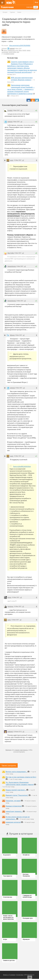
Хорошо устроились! (14, 806)
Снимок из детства (9, 960)
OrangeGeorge (11, 266)
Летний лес (26, 855)
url (21, 110)
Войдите (8, 750)
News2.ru (6, 975)
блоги (5, 50)
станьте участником (21, 750)
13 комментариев (8, 54)
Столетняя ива (7, 897)
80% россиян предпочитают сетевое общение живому (22, 78)
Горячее (12, 12)
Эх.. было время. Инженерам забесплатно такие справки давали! (20, 783)
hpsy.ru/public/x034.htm (22, 466)
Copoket (9, 110)
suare (11, 160)
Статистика (19, 975)
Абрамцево (26, 939)
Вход (36, 2)
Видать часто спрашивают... (16, 771)
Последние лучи (28, 918)
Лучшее (5, 12)
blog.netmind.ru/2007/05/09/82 (19, 45)
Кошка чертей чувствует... (16, 790)
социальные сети (12, 50)
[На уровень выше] (5, 160)
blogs (20, 50)
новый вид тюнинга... (14, 811)
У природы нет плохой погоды (27, 896)
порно (28, 50)
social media (12, 52)
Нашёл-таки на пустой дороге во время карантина (8, 917)
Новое (19, 12)
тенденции (5, 52)
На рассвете (7, 855)
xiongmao (10, 606)
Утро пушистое (7, 876)
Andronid (10, 731)
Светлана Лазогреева (26, 875)
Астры (5, 939)
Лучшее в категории (20, 833)
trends (24, 50)
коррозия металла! (13, 822)
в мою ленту (29, 7)
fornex (9, 597)
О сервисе (12, 975)
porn (18, 52)
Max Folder (10, 253)
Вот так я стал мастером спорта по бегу (21, 777)
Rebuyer (12, 335)
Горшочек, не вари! (13, 800)
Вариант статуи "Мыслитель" (17, 795)
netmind (12, 48)
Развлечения (7, 7)
